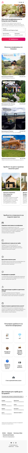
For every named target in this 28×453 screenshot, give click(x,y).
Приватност (11, 446)
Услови (16, 446)
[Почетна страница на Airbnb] (3, 2)
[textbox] (7, 35)
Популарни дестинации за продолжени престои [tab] (13, 396)
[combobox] (13, 30)
